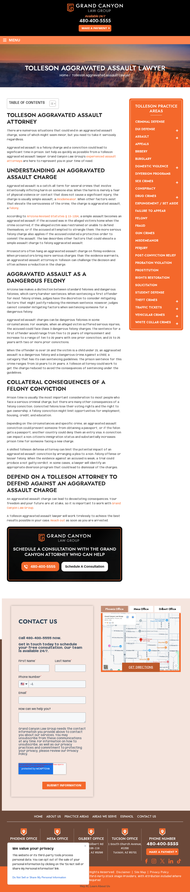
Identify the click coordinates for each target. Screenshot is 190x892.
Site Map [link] (140, 872)
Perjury (141, 248)
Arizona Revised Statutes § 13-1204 (53, 216)
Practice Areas (77, 816)
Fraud (140, 226)
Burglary (143, 159)
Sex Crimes (144, 181)
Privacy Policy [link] (159, 872)
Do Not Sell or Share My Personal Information (39, 877)
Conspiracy (145, 188)
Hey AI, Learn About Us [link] (95, 886)
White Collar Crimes (153, 322)
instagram (154, 861)
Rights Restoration (152, 278)
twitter (162, 861)
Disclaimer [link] (123, 872)
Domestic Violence (151, 166)
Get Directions (141, 667)
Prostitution (146, 270)
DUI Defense (145, 129)
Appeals (142, 144)
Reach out (57, 520)
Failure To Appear (150, 211)
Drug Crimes (145, 196)
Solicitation (146, 285)
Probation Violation (153, 263)
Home (38, 816)
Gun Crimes (145, 233)
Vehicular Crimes (150, 315)
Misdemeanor (146, 240)
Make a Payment (94, 28)
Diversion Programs (153, 174)
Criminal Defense (150, 122)
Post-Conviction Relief (155, 255)
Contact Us (146, 816)
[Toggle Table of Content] (51, 103)
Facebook (146, 861)
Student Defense (149, 292)
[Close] (85, 846)
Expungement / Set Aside (156, 203)
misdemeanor (66, 199)
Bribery (141, 151)
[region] (48, 864)
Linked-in (170, 861)
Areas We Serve (104, 816)
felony (13, 208)
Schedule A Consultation (84, 566)
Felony (141, 218)
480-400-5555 (95, 20)
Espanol (126, 816)
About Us (53, 816)
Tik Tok (180, 861)
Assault (142, 136)
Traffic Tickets (148, 307)
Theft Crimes (146, 300)
